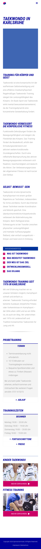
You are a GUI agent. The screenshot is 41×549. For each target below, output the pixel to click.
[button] (20, 254)
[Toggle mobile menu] (37, 3)
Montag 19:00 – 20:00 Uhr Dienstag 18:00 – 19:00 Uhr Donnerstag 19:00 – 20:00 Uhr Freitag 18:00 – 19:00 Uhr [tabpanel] (18, 427)
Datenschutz (24, 545)
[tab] (20, 345)
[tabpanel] (20, 372)
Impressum (16, 545)
